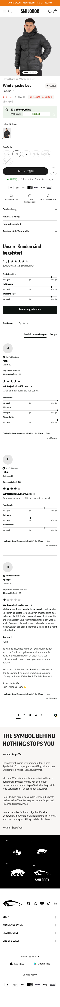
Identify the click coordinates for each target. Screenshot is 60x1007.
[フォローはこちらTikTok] (49, 903)
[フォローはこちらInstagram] (35, 903)
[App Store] (18, 963)
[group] (30, 261)
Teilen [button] (48, 433)
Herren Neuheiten (10, 79)
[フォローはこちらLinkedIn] (55, 903)
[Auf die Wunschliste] (53, 171)
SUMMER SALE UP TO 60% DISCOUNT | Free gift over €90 (30, 3)
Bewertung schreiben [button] (30, 309)
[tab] (35, 334)
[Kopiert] (53, 114)
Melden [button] (41, 433)
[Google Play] (41, 963)
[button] (18, 715)
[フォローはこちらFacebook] (29, 903)
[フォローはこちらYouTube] (42, 903)
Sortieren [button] (8, 323)
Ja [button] (36, 433)
